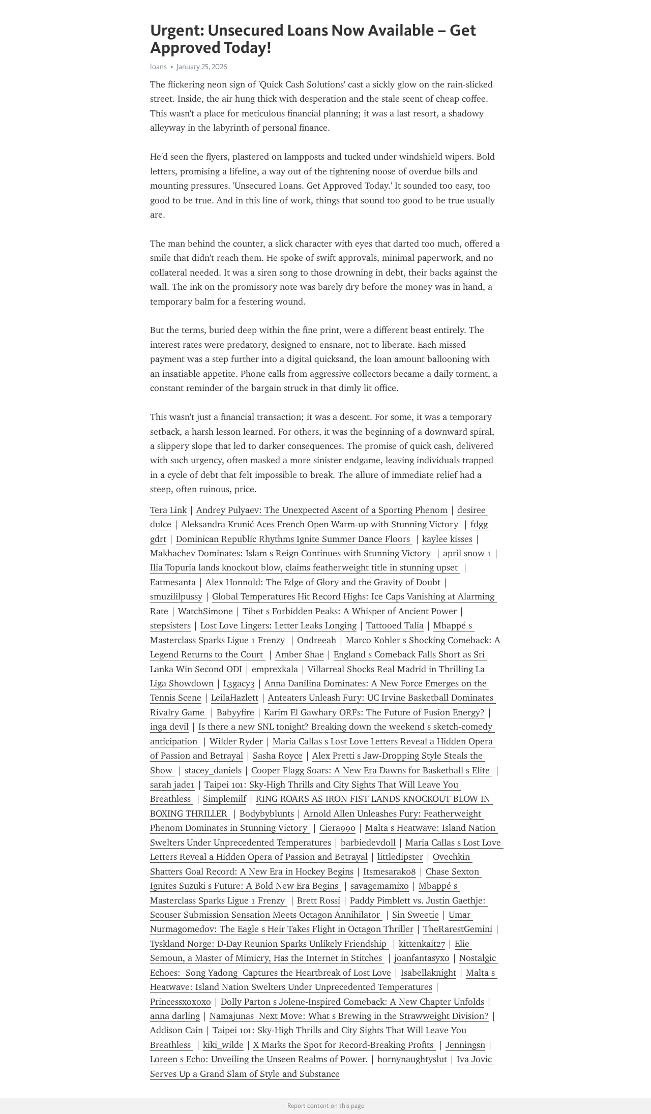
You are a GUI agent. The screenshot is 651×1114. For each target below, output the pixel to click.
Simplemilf (224, 798)
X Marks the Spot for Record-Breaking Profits (344, 1044)
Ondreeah (316, 640)
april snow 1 (467, 553)
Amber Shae (299, 654)
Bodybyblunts (267, 813)
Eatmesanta (173, 582)
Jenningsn (465, 1044)
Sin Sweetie (415, 914)
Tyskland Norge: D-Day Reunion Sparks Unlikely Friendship (269, 943)
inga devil (169, 726)
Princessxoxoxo (180, 1001)
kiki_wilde (223, 1044)
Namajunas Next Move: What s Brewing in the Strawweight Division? (349, 1015)
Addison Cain (176, 1030)
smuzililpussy (176, 596)
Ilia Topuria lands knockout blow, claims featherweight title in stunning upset (305, 567)
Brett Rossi (318, 900)
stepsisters (170, 625)
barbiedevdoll (368, 842)
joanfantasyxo (422, 958)
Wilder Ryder (236, 741)
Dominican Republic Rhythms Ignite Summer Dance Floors (294, 539)
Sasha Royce (278, 755)
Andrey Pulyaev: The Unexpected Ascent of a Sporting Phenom (322, 510)
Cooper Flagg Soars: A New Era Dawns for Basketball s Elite (371, 770)
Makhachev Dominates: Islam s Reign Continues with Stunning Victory (291, 553)
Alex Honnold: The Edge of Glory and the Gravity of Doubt (322, 582)
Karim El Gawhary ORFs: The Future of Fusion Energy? (374, 712)
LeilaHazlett (234, 697)
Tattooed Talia (395, 625)
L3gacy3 (239, 683)
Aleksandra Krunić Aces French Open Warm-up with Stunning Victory (321, 524)
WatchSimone (205, 611)
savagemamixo (379, 885)
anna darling (175, 1015)
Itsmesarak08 (389, 871)
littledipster (400, 856)
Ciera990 (337, 827)
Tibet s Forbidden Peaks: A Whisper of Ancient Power (350, 611)
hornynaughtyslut (412, 1059)
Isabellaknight (428, 972)
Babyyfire (235, 712)
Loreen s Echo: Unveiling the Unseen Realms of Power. (259, 1059)
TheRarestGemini (457, 929)
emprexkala (275, 669)
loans (158, 66)
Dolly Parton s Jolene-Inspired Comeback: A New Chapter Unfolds (352, 1001)
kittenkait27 (422, 943)
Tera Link (168, 510)
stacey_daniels (213, 770)
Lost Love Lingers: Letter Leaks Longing (278, 625)
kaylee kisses (447, 539)
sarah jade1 (172, 784)
